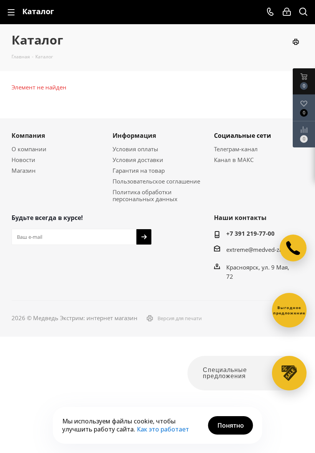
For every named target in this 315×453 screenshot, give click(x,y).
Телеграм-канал (236, 149)
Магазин (24, 170)
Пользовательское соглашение (156, 181)
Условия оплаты (135, 149)
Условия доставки (138, 160)
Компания (28, 135)
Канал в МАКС (234, 160)
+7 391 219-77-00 (250, 233)
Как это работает (163, 429)
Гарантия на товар (139, 170)
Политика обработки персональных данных (145, 195)
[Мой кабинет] (287, 12)
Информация (134, 135)
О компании (29, 149)
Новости (23, 160)
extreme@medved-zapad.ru (263, 249)
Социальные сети (242, 135)
